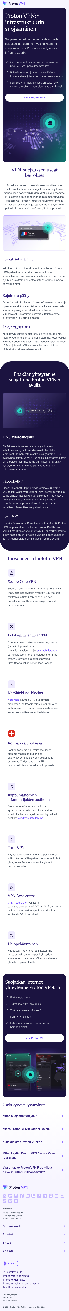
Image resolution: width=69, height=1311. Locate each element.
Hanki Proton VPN (35, 97)
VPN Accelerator (18, 902)
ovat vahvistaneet (47, 650)
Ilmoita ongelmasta (14, 1279)
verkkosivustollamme (30, 818)
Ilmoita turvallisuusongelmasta (21, 1283)
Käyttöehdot (8, 1297)
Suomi (10, 1263)
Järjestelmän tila (12, 1271)
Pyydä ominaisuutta (14, 1287)
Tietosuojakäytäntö (11, 1294)
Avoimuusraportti (10, 1300)
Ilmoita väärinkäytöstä (16, 1275)
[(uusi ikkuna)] (4, 1196)
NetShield (13, 699)
